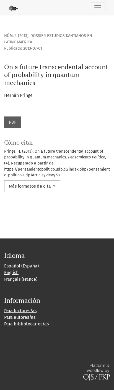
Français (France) (20, 279)
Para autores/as (19, 317)
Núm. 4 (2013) (16, 35)
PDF (12, 122)
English (11, 272)
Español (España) (21, 266)
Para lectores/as (20, 310)
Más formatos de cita (30, 186)
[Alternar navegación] (97, 7)
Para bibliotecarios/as (26, 324)
